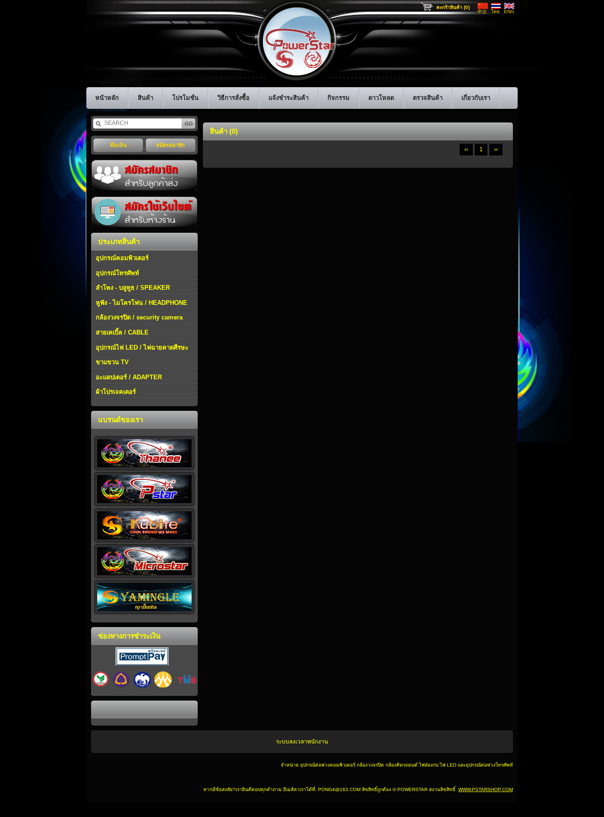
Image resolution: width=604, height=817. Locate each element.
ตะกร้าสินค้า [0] (453, 7)
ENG (509, 11)
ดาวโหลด (381, 97)
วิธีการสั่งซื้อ (234, 97)
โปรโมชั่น (185, 97)
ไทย (495, 11)
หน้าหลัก (107, 97)
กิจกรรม (338, 97)
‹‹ (466, 149)
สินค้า (145, 97)
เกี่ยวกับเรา (475, 97)
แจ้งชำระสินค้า (288, 97)
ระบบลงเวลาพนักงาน (302, 741)
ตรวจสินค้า (428, 97)
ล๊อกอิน (118, 145)
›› (496, 149)
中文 (482, 11)
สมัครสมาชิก (170, 145)
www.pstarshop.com (485, 789)
